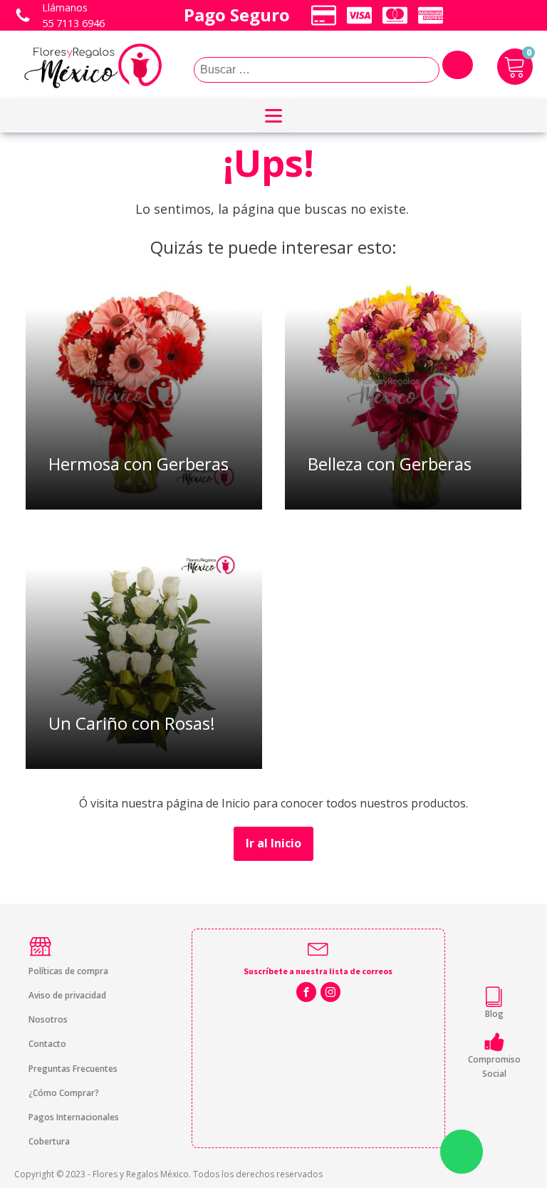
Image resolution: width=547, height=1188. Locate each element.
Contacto (47, 1044)
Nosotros (48, 1019)
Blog (494, 1014)
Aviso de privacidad (67, 995)
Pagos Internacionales (73, 1117)
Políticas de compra (68, 971)
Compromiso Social (494, 1066)
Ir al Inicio (273, 843)
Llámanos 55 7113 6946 (73, 15)
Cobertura (49, 1141)
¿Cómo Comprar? (63, 1093)
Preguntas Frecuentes (73, 1069)
